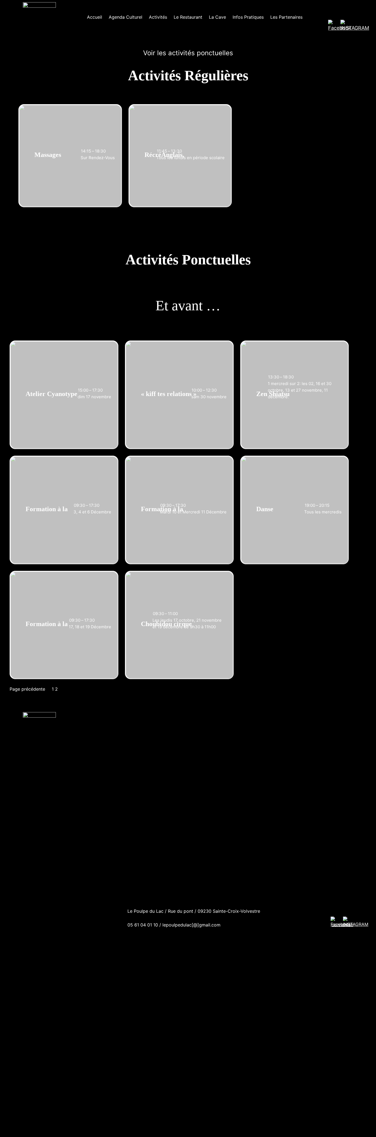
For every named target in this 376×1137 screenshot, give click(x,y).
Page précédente (27, 689)
